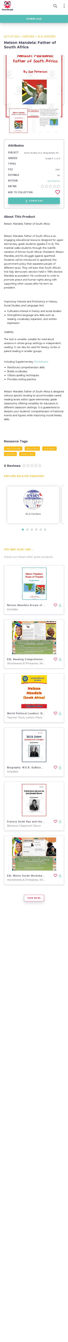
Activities (11, 36)
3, (53, 158)
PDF (58, 169)
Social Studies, (31, 153)
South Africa (32, 448)
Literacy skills (27, 454)
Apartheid (10, 454)
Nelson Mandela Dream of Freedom (31, 605)
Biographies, (49, 153)
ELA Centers (47, 36)
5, (58, 158)
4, (55, 158)
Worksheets (41, 361)
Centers (28, 36)
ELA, (40, 153)
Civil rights (49, 448)
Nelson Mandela (13, 448)
